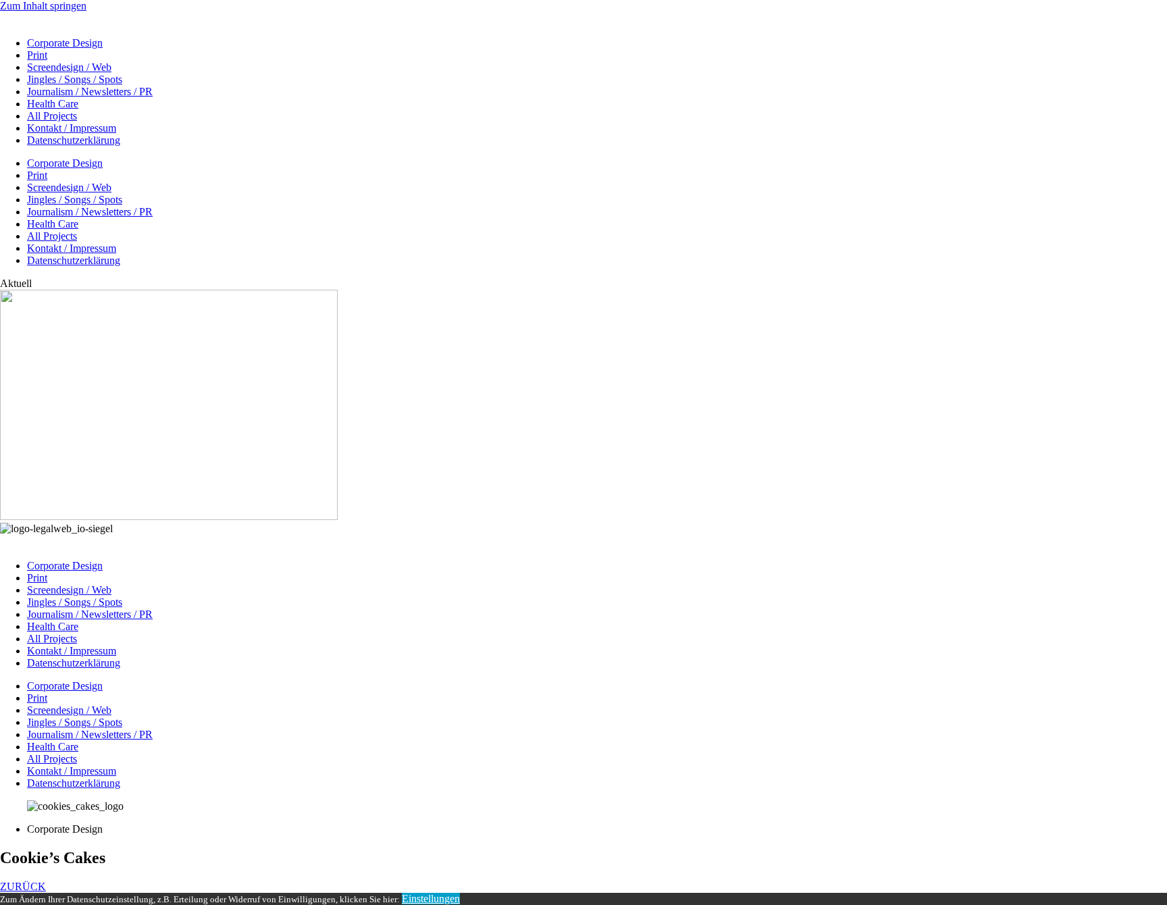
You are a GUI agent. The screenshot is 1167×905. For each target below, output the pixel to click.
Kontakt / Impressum (71, 128)
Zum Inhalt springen (43, 5)
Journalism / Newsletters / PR (90, 91)
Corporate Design (65, 43)
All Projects (52, 116)
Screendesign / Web (69, 67)
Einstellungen (431, 898)
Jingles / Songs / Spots (74, 79)
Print (37, 55)
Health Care (52, 103)
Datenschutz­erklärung (73, 140)
